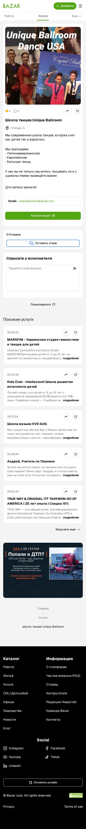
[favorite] (77, 111)
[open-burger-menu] (80, 6)
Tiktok (55, 757)
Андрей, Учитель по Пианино (31, 461)
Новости (9, 719)
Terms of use (73, 806)
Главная (43, 608)
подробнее (71, 358)
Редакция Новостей (61, 702)
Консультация (40, 215)
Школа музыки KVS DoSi (27, 424)
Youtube (15, 757)
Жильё (8, 676)
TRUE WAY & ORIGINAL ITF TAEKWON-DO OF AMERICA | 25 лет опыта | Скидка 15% (42, 501)
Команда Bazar (57, 711)
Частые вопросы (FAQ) (63, 676)
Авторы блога (56, 693)
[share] (67, 111)
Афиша (8, 702)
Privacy (8, 806)
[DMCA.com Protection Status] (76, 795)
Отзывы (52, 684)
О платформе (56, 667)
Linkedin (15, 766)
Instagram (16, 748)
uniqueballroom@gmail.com (36, 201)
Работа (9, 16)
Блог (7, 728)
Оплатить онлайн (45, 782)
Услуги (43, 16)
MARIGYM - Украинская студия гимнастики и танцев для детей (43, 341)
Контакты (53, 719)
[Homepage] (11, 6)
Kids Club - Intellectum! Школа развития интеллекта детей (40, 384)
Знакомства (12, 711)
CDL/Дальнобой (15, 693)
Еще (75, 16)
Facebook (58, 748)
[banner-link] (43, 570)
